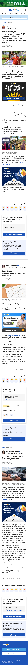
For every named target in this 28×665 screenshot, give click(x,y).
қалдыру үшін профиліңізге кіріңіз (13, 228)
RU (22, 9)
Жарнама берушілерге (14, 653)
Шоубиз (4, 13)
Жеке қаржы (9, 447)
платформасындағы (13, 335)
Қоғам (3, 262)
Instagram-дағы (16, 104)
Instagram (15, 253)
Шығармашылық (14, 13)
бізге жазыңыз (20, 196)
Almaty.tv (5, 499)
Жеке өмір (22, 13)
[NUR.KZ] (14, 10)
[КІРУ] (25, 9)
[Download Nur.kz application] (14, 3)
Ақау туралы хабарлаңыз (14, 649)
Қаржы (3, 447)
